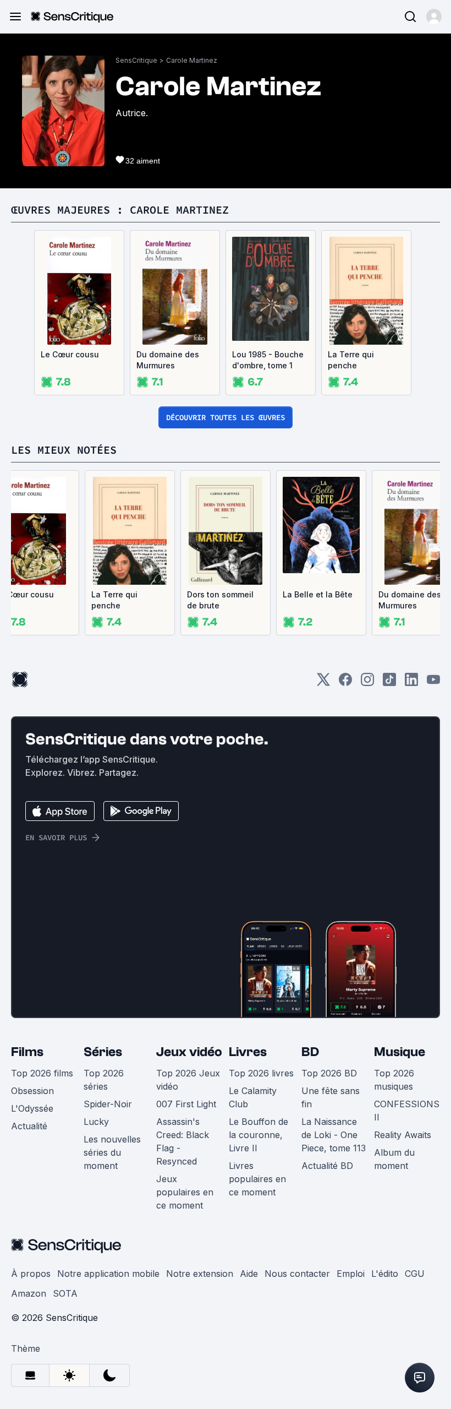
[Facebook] (345, 683)
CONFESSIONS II (406, 1110)
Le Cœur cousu (70, 354)
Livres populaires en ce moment (257, 1179)
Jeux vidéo (189, 1051)
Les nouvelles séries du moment (112, 1152)
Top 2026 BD (329, 1073)
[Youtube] (433, 683)
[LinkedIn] (411, 683)
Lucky (96, 1121)
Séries (103, 1051)
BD (310, 1051)
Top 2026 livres (261, 1073)
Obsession (32, 1090)
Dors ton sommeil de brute (220, 600)
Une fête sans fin (330, 1097)
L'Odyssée (32, 1108)
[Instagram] (367, 683)
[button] (434, 16)
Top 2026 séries (104, 1080)
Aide (249, 1273)
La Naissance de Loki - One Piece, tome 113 (333, 1135)
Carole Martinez (191, 60)
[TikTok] (389, 683)
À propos (31, 1273)
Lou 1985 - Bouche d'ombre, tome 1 (268, 360)
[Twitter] (323, 683)
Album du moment (394, 1159)
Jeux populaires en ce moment (184, 1192)
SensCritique (136, 60)
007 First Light (186, 1103)
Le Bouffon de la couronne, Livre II (258, 1135)
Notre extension (199, 1273)
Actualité (29, 1125)
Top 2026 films (42, 1073)
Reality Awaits (402, 1134)
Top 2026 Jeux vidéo (188, 1080)
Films (27, 1051)
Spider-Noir (108, 1103)
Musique (399, 1051)
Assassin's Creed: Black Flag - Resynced (182, 1141)
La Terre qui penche (351, 360)
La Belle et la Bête (318, 594)
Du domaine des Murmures (167, 360)
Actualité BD (327, 1165)
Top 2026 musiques (394, 1080)
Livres (248, 1051)
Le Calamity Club (253, 1097)
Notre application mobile (108, 1273)
